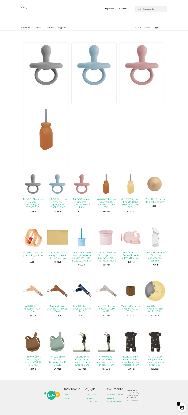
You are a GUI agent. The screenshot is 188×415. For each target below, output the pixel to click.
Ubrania (50, 27)
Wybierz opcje (81, 322)
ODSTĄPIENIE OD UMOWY (115, 395)
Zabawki (38, 27)
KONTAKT (68, 398)
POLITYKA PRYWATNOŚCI (114, 402)
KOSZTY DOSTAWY (91, 402)
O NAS (67, 395)
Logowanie (109, 8)
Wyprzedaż (63, 27)
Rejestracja (122, 8)
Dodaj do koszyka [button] (33, 218)
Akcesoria (25, 27)
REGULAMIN (110, 398)
